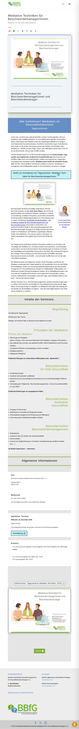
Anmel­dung (18, 533)
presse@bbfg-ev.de (48, 686)
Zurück (38, 651)
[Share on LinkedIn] (31, 31)
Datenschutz (27, 693)
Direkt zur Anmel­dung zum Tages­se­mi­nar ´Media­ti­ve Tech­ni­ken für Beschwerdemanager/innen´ (39, 175)
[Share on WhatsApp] (18, 31)
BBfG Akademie (31, 23)
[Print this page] (9, 31)
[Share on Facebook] (26, 31)
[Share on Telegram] (35, 31)
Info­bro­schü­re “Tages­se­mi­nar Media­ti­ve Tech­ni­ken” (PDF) (38, 583)
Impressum (13, 693)
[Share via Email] (14, 31)
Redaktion (11, 23)
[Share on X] (22, 31)
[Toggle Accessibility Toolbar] (74, 724)
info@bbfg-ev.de (47, 680)
